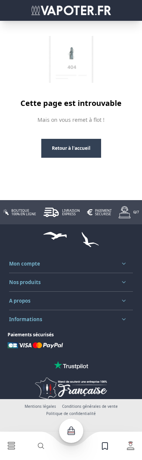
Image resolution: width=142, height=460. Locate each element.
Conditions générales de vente (90, 406)
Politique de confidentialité (71, 413)
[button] (71, 264)
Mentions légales (40, 406)
